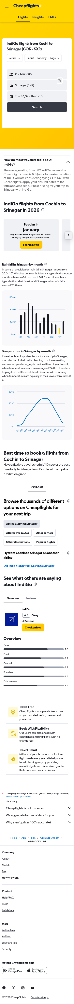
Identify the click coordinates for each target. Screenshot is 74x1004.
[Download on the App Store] (36, 970)
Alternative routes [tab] (17, 532)
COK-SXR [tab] (37, 487)
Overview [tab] (13, 598)
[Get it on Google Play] (12, 970)
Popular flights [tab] (45, 541)
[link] (31, 245)
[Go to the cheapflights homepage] (28, 6)
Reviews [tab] (31, 598)
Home (13, 837)
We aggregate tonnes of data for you (30, 815)
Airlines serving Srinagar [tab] (21, 523)
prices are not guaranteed (18, 796)
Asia (24, 837)
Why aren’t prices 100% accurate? (28, 822)
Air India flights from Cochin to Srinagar (29, 565)
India (33, 837)
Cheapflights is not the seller (25, 808)
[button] (6, 6)
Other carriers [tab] (44, 532)
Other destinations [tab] (18, 541)
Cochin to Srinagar (49, 837)
